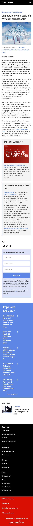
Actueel (22, 47)
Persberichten (6, 455)
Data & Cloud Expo (10, 194)
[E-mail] (4, 246)
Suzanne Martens (8, 57)
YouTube (7, 487)
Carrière (17, 407)
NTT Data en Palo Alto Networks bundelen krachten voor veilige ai (9, 369)
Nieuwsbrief (6, 467)
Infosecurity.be (9, 192)
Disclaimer (5, 503)
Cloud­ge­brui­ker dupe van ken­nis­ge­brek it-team (21, 411)
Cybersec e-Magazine (9, 441)
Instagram (7, 490)
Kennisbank (6, 431)
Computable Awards (8, 434)
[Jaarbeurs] (16, 521)
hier (16, 291)
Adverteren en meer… (8, 451)
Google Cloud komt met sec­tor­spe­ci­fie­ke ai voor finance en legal (8, 321)
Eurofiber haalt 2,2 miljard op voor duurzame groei (7, 337)
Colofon (4, 438)
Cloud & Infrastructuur (14, 12)
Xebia (3, 52)
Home (4, 12)
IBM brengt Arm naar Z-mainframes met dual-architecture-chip (8, 385)
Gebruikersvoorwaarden (10, 508)
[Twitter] (10, 246)
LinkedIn (7, 483)
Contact (4, 464)
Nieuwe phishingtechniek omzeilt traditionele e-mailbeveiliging (9, 353)
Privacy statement (8, 513)
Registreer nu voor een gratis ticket (16, 228)
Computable (25, 50)
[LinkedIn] (7, 246)
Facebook (7, 476)
